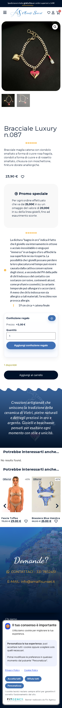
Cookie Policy (31, 670)
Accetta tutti (14, 678)
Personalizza (14, 685)
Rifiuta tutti (33, 678)
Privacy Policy (12, 670)
